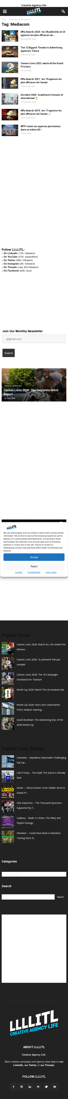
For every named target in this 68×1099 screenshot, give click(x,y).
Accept (34, 557)
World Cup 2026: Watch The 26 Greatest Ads (40, 689)
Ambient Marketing (13, 386)
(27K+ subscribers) (21, 256)
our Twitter (30, 1065)
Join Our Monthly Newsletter (22, 331)
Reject (34, 566)
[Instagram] (21, 1086)
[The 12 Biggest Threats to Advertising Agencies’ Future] (10, 51)
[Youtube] (54, 1086)
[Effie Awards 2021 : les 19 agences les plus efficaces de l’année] (10, 83)
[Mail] (38, 1086)
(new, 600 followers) (21, 267)
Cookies (18, 572)
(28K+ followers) (18, 260)
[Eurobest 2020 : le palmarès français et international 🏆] (10, 99)
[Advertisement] (26, 193)
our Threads (47, 1065)
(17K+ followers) (19, 253)
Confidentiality (34, 572)
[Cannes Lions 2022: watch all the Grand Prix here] (10, 67)
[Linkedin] (30, 1086)
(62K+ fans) (18, 270)
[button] (63, 11)
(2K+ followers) (19, 263)
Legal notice (51, 572)
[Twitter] (46, 1086)
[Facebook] (13, 1086)
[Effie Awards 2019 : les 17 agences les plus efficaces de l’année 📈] (10, 114)
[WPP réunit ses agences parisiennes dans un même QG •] (10, 130)
